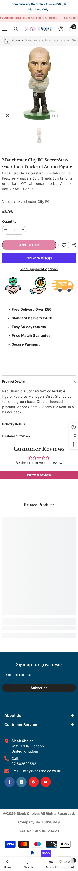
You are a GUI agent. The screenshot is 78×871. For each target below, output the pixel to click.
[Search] (15, 29)
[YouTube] (46, 782)
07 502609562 (23, 763)
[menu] (4, 28)
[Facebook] (9, 782)
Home (15, 40)
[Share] (72, 245)
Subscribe (39, 688)
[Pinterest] (34, 782)
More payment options (39, 269)
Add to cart (29, 245)
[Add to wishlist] (63, 245)
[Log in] (61, 29)
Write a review (39, 475)
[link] (39, 628)
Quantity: (10, 221)
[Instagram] (21, 782)
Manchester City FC (33, 201)
